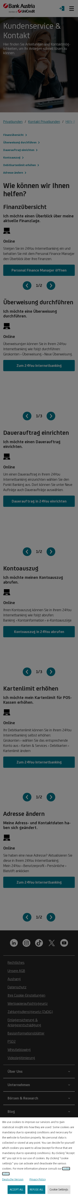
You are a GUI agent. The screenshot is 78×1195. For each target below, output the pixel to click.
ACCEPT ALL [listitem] (16, 1189)
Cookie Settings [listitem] (59, 1189)
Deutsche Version (12, 1179)
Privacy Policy (37, 1179)
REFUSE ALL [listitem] (36, 1189)
